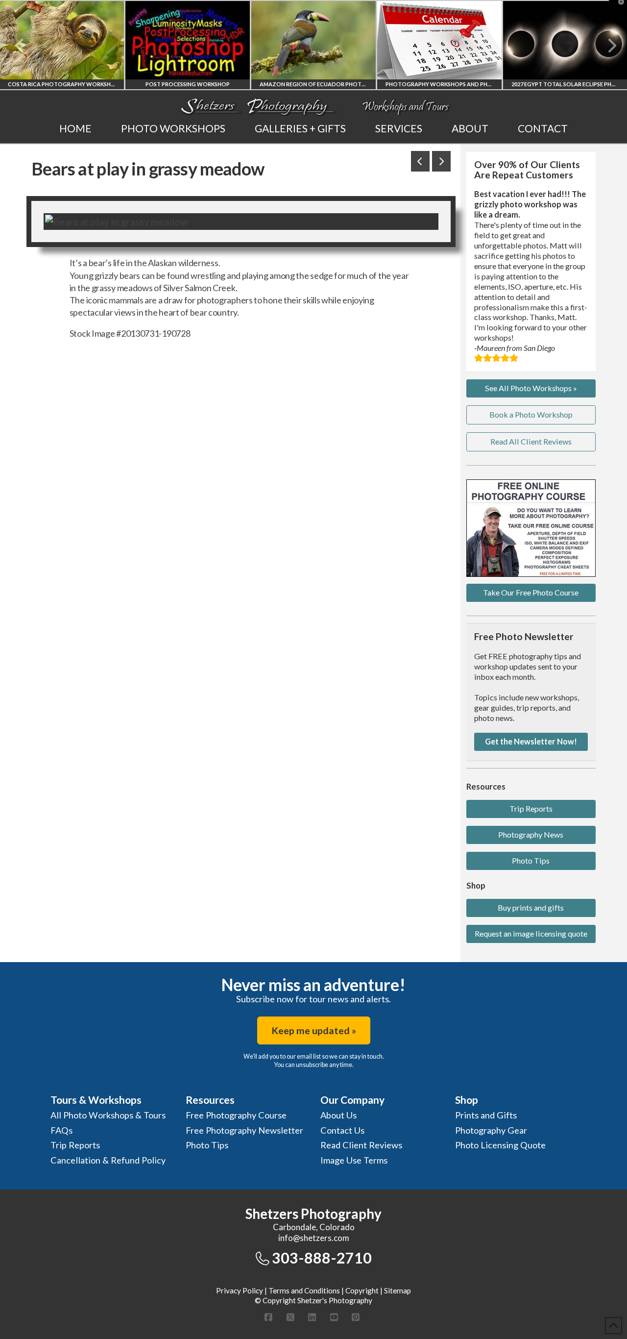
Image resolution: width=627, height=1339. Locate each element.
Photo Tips (531, 860)
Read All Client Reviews (531, 441)
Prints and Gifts (486, 1115)
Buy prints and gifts (531, 907)
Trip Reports (531, 808)
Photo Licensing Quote (500, 1145)
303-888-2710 (322, 1257)
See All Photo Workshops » (531, 388)
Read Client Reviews (361, 1145)
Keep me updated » (313, 1030)
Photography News (530, 834)
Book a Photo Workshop (531, 414)
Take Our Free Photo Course (531, 592)
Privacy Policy (239, 1290)
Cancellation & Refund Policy (108, 1160)
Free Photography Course (236, 1115)
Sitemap (397, 1290)
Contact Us (342, 1130)
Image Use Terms (353, 1160)
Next (606, 45)
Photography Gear (491, 1130)
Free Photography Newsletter (244, 1130)
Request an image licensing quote (531, 933)
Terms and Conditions (304, 1290)
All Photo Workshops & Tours (108, 1115)
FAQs (61, 1130)
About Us (338, 1115)
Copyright (362, 1290)
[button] (617, 9)
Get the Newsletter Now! (531, 741)
